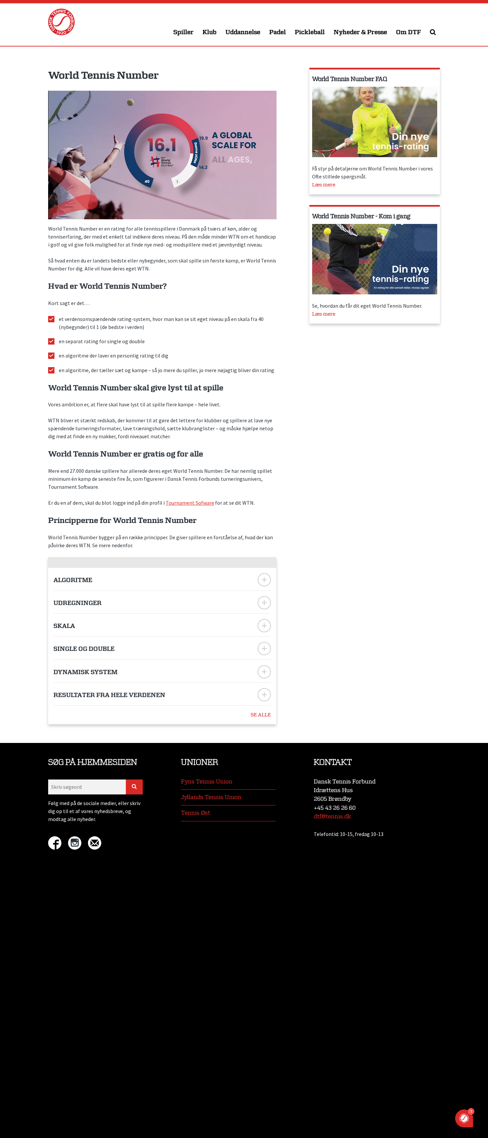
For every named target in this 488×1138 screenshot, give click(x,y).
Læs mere (323, 185)
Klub (209, 32)
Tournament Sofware (190, 502)
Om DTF (408, 32)
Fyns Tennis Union (206, 781)
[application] (162, 155)
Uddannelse (242, 32)
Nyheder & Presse (360, 32)
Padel (277, 32)
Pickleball (310, 32)
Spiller (183, 32)
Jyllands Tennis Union (211, 797)
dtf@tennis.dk (332, 816)
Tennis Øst (195, 812)
